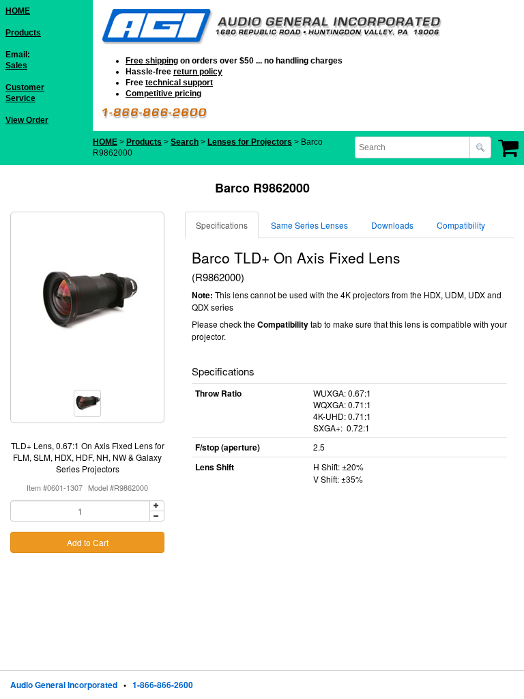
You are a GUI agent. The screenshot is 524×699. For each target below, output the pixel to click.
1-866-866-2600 (162, 685)
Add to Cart (87, 542)
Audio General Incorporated (63, 685)
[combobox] (413, 147)
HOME (17, 11)
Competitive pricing (163, 93)
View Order (26, 120)
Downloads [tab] (392, 225)
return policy (197, 71)
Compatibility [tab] (461, 225)
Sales (16, 65)
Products (23, 33)
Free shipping (152, 61)
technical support (179, 82)
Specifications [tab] (222, 225)
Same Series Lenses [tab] (309, 225)
